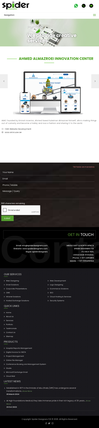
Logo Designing (56, 284)
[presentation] (4, 81)
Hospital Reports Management (19, 348)
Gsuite (8, 368)
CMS (8, 292)
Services (9, 320)
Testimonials (11, 328)
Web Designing (12, 281)
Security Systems (57, 300)
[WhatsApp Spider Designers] (75, 6)
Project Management (15, 356)
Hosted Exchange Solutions (17, 300)
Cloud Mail (10, 376)
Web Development (58, 281)
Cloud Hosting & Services (60, 296)
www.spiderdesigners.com (35, 248)
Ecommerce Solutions (59, 288)
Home (8, 312)
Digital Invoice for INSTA (16, 352)
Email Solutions (12, 284)
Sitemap (9, 336)
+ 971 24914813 (87, 257)
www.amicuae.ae (13, 132)
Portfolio (9, 324)
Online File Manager (14, 360)
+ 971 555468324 (86, 261)
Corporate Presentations (16, 288)
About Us (10, 316)
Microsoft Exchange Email (17, 372)
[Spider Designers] (16, 5)
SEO (51, 292)
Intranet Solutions (13, 296)
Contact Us (10, 332)
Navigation (9, 15)
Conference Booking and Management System (26, 364)
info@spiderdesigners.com (35, 245)
